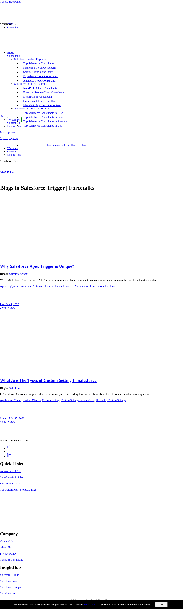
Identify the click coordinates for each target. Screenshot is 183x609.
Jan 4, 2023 (12, 304)
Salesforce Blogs (9, 574)
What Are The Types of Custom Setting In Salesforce (48, 380)
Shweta (4, 418)
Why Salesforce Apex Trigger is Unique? (37, 266)
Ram (3, 304)
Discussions (14, 154)
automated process (62, 286)
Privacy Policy (8, 553)
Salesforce (15, 388)
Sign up (13, 138)
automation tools (106, 286)
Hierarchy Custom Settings (111, 400)
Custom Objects (32, 400)
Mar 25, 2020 (16, 418)
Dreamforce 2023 (10, 483)
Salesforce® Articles (11, 477)
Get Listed (10, 526)
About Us (5, 547)
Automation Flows (84, 286)
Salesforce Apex (18, 273)
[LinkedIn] (9, 456)
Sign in (4, 138)
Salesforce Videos (10, 580)
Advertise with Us (10, 471)
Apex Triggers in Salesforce (15, 286)
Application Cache (10, 400)
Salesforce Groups (10, 587)
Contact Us (13, 151)
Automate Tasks (42, 286)
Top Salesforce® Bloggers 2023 (18, 489)
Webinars (12, 148)
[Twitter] (9, 451)
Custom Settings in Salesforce (77, 400)
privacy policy (90, 604)
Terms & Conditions (11, 559)
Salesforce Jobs (8, 593)
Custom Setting (50, 400)
